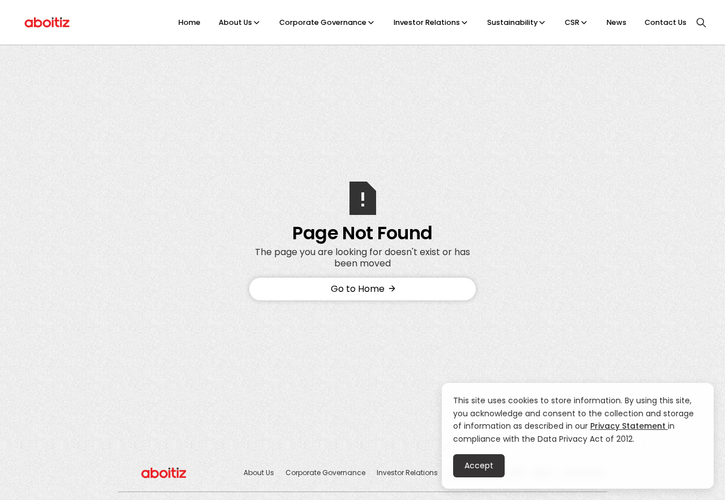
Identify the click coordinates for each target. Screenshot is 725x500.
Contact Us (665, 22)
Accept (478, 465)
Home (189, 22)
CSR (572, 22)
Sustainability (512, 22)
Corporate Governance (322, 22)
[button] (240, 22)
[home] (47, 23)
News (616, 22)
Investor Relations (427, 22)
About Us (235, 22)
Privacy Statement (629, 426)
